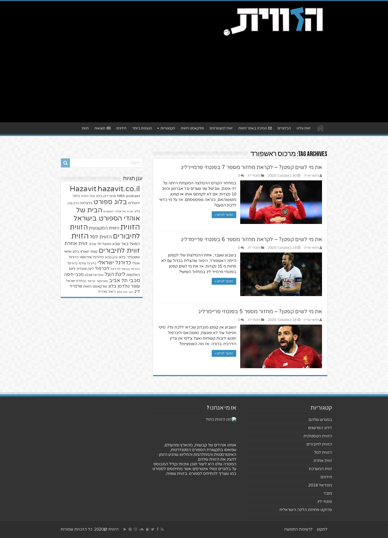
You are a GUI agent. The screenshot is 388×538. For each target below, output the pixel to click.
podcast (133, 196)
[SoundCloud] (141, 529)
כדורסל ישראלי (130, 269)
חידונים (121, 128)
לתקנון (322, 529)
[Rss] (162, 529)
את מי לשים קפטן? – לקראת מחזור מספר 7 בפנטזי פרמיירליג (251, 167)
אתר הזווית (88, 196)
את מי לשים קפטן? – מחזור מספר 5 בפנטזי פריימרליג (260, 311)
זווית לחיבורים (119, 250)
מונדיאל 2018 (94, 275)
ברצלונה (86, 203)
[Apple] (147, 529)
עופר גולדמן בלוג (124, 286)
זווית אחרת (76, 243)
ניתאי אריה (311, 176)
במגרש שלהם (320, 419)
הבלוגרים (284, 128)
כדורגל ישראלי (114, 262)
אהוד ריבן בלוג (106, 196)
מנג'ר (327, 493)
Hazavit (83, 188)
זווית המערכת (320, 468)
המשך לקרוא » (224, 215)
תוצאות (99, 128)
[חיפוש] (65, 162)
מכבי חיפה (74, 274)
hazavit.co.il (119, 188)
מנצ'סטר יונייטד (97, 281)
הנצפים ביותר (142, 128)
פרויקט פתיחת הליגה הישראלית (306, 509)
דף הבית (320, 127)
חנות (85, 128)
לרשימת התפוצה (298, 529)
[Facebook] (157, 529)
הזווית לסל (101, 237)
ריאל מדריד (107, 292)
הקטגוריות (167, 128)
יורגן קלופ (111, 257)
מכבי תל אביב (124, 280)
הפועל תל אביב (100, 244)
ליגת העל (115, 274)
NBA (121, 196)
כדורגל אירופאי (92, 257)
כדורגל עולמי (87, 263)
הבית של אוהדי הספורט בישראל (107, 214)
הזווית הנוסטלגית (318, 436)
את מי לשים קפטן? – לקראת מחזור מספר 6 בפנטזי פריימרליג (251, 239)
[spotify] (130, 529)
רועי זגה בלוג (125, 292)
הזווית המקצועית (104, 228)
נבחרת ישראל (76, 281)
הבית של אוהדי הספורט (118, 211)
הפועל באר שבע (126, 244)
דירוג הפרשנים (320, 427)
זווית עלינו (303, 128)
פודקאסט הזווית (192, 128)
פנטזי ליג (254, 176)
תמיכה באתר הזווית (252, 128)
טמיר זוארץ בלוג (85, 251)
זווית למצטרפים (221, 128)
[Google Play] (125, 529)
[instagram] (135, 529)
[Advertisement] (194, 77)
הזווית (130, 227)
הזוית (80, 236)
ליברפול (102, 268)
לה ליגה (115, 269)
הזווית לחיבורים (319, 444)
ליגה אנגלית (85, 269)
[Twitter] (152, 529)
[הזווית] (273, 21)
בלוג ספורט (110, 202)
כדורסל (72, 263)
